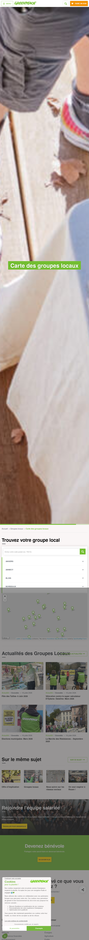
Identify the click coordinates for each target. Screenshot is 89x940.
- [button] (5, 599)
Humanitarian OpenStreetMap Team (57, 638)
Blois (8, 578)
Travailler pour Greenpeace (14, 826)
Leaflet (18, 638)
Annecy (9, 569)
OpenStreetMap (26, 638)
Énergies (48, 932)
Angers (9, 561)
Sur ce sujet (76, 760)
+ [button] (5, 596)
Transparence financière (12, 936)
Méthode (5, 932)
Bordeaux (11, 586)
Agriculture (48, 936)
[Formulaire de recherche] (65, 3)
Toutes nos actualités (71, 654)
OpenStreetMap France (80, 638)
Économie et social (52, 925)
